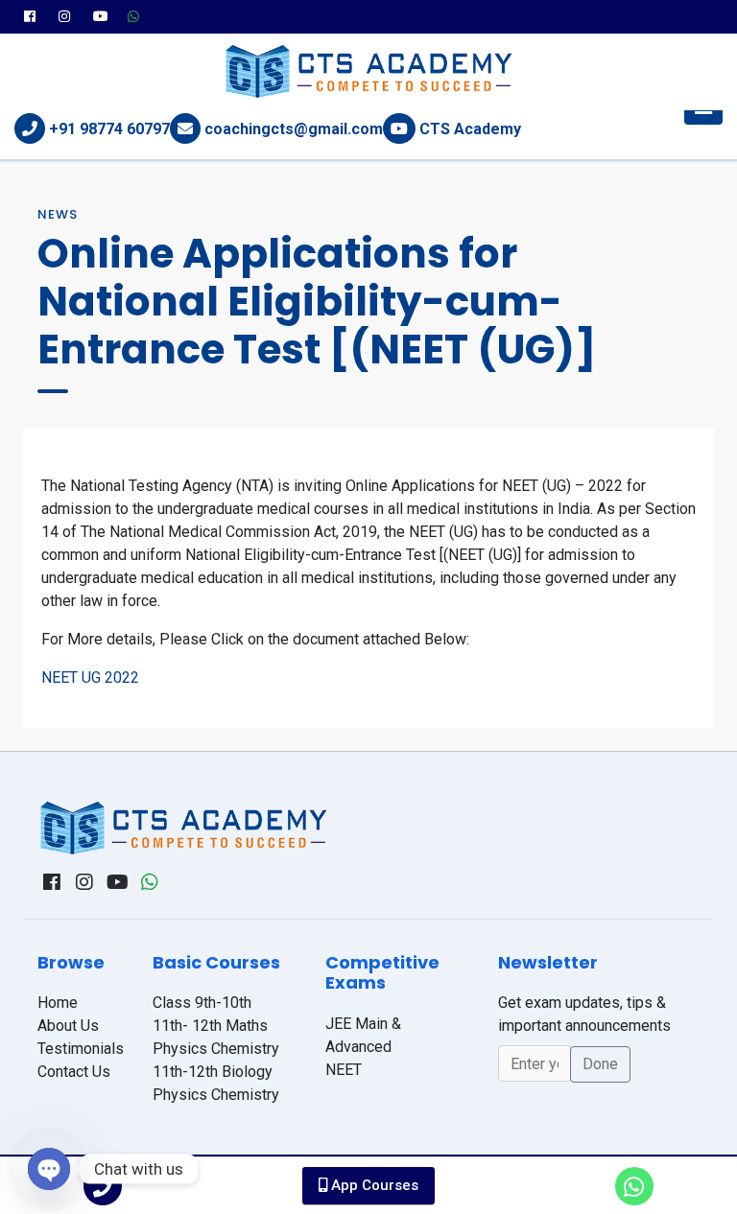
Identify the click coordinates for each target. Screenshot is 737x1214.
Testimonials (80, 1048)
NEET (343, 1070)
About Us (68, 1025)
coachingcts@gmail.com (293, 129)
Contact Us (73, 1071)
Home (57, 1002)
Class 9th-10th (202, 1002)
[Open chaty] (49, 1169)
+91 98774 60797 (109, 129)
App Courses (372, 1185)
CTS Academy (470, 129)
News (57, 214)
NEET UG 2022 (90, 677)
